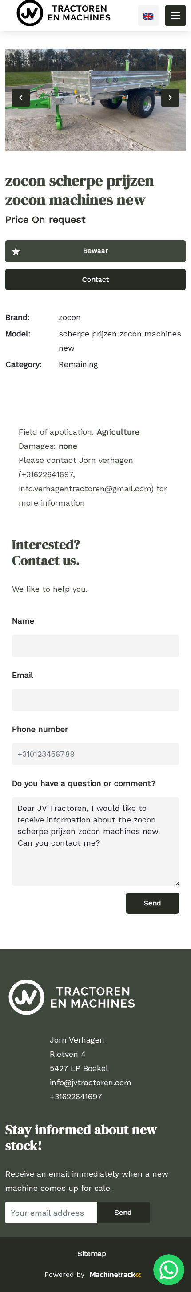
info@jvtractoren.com (90, 1082)
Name (23, 620)
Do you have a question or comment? (84, 783)
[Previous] (21, 98)
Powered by (64, 1274)
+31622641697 (76, 1096)
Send (152, 903)
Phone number (40, 729)
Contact (95, 279)
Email (22, 675)
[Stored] (95, 251)
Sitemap (92, 1253)
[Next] (170, 98)
